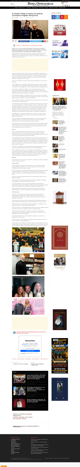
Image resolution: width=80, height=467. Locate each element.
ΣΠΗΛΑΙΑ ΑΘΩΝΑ (62, 149)
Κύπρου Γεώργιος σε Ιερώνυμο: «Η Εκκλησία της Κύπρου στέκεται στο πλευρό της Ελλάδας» (36, 400)
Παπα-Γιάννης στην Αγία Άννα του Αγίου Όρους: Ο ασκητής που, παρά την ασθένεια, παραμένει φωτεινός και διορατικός (63, 130)
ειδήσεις (23, 426)
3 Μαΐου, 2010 (61, 145)
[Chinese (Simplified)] (63, 2)
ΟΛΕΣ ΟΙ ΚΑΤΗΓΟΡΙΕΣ (62, 7)
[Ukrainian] (63, 3)
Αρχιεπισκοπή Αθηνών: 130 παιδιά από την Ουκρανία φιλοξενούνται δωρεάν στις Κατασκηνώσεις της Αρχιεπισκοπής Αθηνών (36, 376)
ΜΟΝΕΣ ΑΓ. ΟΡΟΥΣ (22, 7)
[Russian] (66, 2)
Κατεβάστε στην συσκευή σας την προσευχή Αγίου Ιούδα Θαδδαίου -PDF (62, 156)
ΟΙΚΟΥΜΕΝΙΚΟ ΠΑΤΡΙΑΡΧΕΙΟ (15, 439)
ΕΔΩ (20, 415)
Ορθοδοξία (15, 414)
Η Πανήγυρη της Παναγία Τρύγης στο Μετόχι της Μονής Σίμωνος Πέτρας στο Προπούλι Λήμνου (63, 173)
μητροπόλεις (29, 414)
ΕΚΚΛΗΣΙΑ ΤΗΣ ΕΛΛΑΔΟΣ (30, 17)
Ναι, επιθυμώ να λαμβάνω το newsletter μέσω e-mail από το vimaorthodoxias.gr (29, 353)
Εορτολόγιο (15, 417)
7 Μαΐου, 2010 (61, 150)
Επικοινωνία (20, 0)
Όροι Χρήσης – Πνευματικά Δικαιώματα (27, 0)
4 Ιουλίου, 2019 (61, 159)
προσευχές (18, 418)
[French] (65, 2)
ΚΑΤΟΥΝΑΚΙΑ (61, 144)
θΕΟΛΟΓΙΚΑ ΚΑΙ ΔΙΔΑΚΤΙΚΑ (15, 452)
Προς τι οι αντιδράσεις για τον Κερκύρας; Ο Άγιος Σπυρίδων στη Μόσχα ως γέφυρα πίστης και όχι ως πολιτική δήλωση (59, 108)
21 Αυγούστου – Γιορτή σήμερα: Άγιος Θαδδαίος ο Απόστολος (62, 122)
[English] (64, 2)
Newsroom (16, 17)
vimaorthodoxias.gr (15, 458)
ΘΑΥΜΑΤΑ (12, 451)
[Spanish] (61, 3)
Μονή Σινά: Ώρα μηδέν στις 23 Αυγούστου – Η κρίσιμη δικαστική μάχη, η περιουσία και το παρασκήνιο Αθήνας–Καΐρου (62, 164)
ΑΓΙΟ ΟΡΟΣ (16, 7)
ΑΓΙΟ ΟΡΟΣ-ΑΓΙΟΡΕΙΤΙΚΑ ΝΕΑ (15, 446)
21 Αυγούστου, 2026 (62, 110)
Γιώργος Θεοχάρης (56, 110)
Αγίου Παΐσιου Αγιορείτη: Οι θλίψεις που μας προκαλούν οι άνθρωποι (62, 138)
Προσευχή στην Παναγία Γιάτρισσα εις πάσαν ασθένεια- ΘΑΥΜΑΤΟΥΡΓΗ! (63, 180)
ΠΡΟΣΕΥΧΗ (46, 7)
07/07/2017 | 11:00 (22, 17)
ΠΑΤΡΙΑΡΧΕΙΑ (28, 7)
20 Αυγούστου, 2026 (61, 176)
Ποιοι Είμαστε (16, 0)
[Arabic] (61, 2)
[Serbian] (67, 2)
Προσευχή (24, 418)
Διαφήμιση (12, 0)
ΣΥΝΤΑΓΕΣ (12, 453)
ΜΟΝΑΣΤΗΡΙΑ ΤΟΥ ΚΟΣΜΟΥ (53, 7)
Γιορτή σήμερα (22, 417)
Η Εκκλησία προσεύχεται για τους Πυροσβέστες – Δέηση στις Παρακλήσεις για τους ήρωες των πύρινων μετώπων (36, 389)
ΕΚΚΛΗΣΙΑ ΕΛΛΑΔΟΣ (35, 7)
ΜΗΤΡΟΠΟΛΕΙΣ (41, 7)
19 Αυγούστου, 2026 (61, 134)
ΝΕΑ (22, 414)
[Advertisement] (30, 65)
